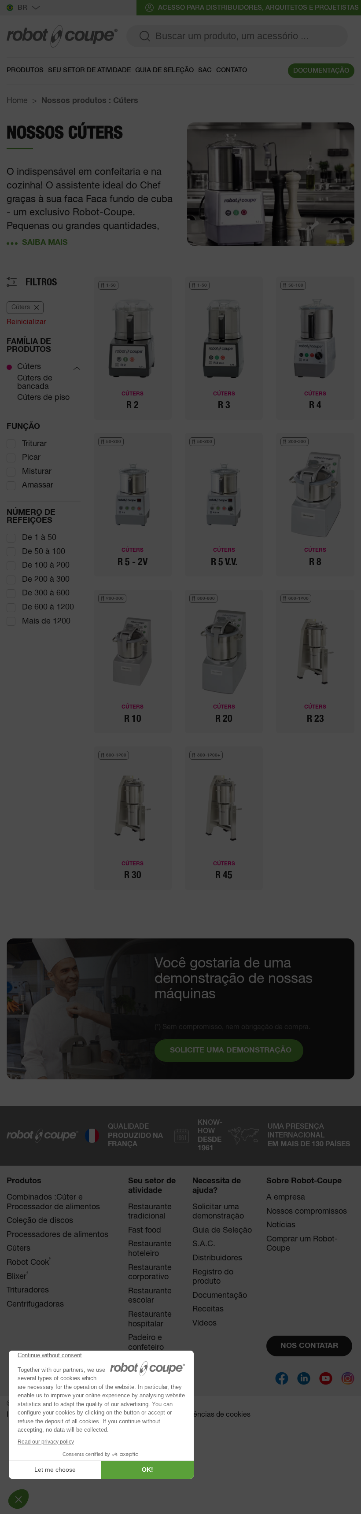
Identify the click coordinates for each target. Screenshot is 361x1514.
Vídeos (204, 1323)
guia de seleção (164, 70)
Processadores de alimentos (57, 1235)
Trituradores (28, 1290)
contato (231, 70)
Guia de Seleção (222, 1230)
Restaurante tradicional (150, 1212)
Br (22, 7)
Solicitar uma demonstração (218, 1212)
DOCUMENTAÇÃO (321, 70)
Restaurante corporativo (150, 1272)
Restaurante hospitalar (150, 1319)
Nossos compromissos (306, 1211)
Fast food (144, 1230)
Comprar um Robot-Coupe (302, 1244)
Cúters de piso (43, 398)
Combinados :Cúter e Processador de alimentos (53, 1202)
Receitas (208, 1309)
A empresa (285, 1197)
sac (205, 70)
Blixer (17, 1276)
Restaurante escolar (150, 1296)
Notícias (280, 1225)
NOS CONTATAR (309, 1346)
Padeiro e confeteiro (146, 1343)
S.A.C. (203, 1244)
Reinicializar (26, 322)
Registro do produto (212, 1277)
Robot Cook (29, 1262)
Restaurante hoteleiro (150, 1249)
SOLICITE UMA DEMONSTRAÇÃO (230, 1050)
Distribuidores (217, 1258)
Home (17, 101)
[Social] (281, 1378)
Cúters (29, 367)
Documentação (219, 1296)
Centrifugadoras (35, 1304)
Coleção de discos (40, 1221)
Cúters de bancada (34, 382)
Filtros (41, 282)
